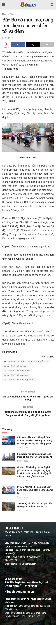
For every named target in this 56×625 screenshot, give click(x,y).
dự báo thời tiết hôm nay (16, 375)
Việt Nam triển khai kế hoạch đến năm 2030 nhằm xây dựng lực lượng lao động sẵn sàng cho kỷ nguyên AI (34, 440)
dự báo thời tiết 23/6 (38, 361)
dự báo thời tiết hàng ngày (17, 370)
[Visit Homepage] (28, 5)
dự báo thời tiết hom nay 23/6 (19, 379)
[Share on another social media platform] (47, 44)
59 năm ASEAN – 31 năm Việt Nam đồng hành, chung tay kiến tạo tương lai (35, 490)
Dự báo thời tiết (17, 361)
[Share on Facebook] (18, 44)
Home (4, 14)
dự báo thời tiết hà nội (15, 366)
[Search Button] (52, 4)
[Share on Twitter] (33, 44)
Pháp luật (14, 14)
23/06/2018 (7, 38)
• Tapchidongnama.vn (19, 591)
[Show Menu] (3, 4)
